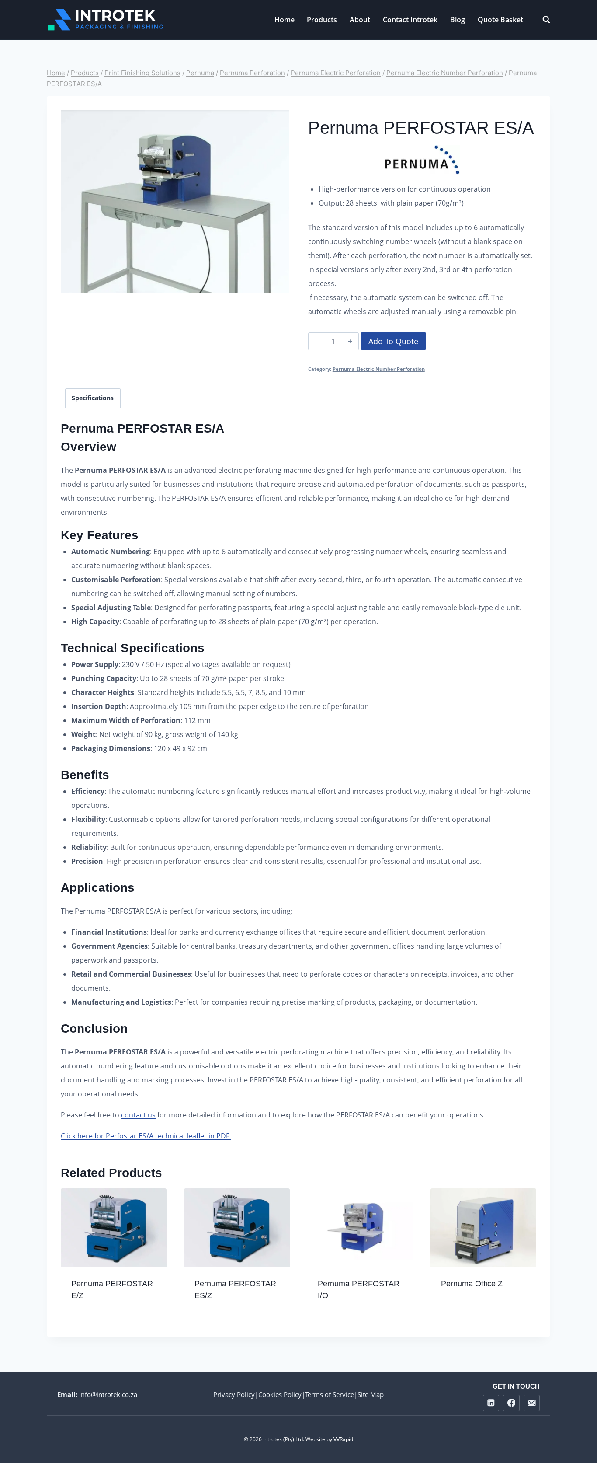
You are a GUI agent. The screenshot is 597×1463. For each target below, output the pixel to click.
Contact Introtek (410, 19)
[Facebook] (511, 1403)
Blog (457, 19)
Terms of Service (329, 1394)
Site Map (371, 1394)
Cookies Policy (280, 1394)
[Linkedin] (491, 1403)
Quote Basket (500, 19)
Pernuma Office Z (472, 1283)
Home (284, 19)
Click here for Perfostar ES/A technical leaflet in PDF (146, 1136)
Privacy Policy (234, 1394)
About (360, 19)
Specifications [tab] (93, 398)
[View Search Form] (542, 20)
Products (322, 19)
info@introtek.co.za (108, 1394)
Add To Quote (393, 341)
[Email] (532, 1403)
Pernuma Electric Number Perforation (379, 369)
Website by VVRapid (329, 1439)
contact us (138, 1115)
